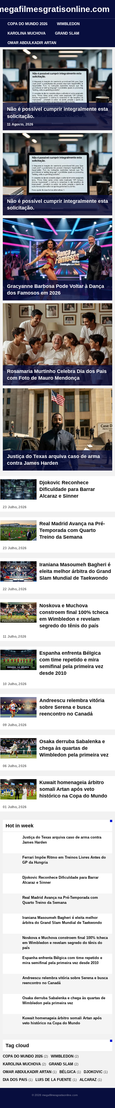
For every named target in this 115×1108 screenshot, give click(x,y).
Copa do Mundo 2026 (27, 24)
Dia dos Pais (15, 1080)
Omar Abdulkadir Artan (32, 43)
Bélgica (67, 1072)
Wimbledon (68, 24)
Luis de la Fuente (53, 1080)
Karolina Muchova (26, 33)
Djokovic (93, 1072)
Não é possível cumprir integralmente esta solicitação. (57, 112)
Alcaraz (88, 1080)
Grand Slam (67, 33)
